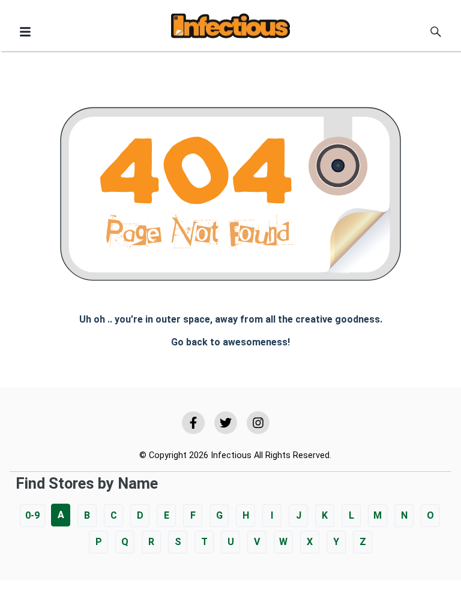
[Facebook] (193, 422)
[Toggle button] (25, 32)
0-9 (32, 515)
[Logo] (230, 28)
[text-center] (436, 32)
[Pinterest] (258, 422)
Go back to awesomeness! (230, 342)
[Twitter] (225, 422)
